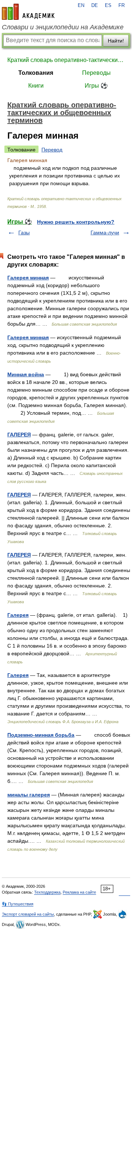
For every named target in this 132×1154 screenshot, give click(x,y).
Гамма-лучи (105, 232)
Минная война (25, 374)
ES (108, 5)
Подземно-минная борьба (40, 735)
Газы (24, 232)
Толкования (35, 73)
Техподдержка (47, 892)
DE (94, 5)
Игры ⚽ (96, 86)
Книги (36, 86)
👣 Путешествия (17, 904)
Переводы (96, 73)
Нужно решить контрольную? (75, 222)
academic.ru (28, 12)
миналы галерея (28, 795)
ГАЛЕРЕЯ (19, 434)
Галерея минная (28, 278)
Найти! (116, 41)
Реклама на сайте (79, 892)
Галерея (18, 615)
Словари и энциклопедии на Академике (63, 27)
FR (121, 5)
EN (81, 5)
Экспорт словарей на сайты (28, 914)
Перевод (51, 150)
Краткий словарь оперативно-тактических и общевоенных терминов (66, 60)
